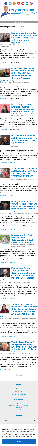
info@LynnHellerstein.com (19, 394)
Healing (26, 178)
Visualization (34, 179)
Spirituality (24, 213)
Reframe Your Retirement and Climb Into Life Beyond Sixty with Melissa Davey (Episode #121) (24, 139)
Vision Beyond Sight (6, 44)
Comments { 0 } (13, 162)
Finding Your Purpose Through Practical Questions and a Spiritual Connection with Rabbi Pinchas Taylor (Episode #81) (17, 274)
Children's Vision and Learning (20, 44)
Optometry (27, 244)
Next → (21, 375)
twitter (10, 3)
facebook (5, 3)
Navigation (18, 22)
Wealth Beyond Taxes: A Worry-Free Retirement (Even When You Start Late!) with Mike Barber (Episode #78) (24, 347)
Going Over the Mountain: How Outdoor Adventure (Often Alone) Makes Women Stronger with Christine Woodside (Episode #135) (18, 74)
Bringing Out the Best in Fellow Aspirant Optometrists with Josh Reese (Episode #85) (22, 239)
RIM (27, 318)
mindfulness (27, 113)
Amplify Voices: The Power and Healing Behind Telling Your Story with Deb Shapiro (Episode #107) (24, 172)
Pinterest (22, 3)
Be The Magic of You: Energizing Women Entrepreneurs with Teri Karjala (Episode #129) (22, 108)
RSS (14, 3)
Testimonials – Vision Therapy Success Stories (19, 405)
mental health (32, 178)
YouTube (18, 3)
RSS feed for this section (29, 27)
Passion (30, 44)
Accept (19, 441)
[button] (35, 426)
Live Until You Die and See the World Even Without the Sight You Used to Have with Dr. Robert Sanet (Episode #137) (24, 38)
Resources (19, 407)
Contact (19, 409)
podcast (35, 44)
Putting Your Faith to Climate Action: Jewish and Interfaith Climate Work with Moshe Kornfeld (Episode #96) (24, 206)
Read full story (3, 62)
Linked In (27, 3)
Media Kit (19, 403)
